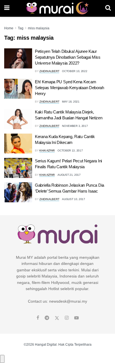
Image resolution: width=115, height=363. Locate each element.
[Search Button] (108, 8)
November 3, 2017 (75, 125)
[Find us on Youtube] (76, 318)
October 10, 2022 (74, 71)
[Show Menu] (6, 8)
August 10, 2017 (73, 199)
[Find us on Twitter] (57, 318)
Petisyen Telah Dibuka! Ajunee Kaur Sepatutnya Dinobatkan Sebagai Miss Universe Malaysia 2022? (67, 57)
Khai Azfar (47, 150)
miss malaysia (38, 28)
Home (8, 28)
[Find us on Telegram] (47, 318)
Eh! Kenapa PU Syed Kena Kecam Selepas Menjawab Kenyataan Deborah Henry (69, 87)
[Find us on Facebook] (38, 318)
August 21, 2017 (69, 174)
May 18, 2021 (70, 101)
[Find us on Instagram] (67, 318)
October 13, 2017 (70, 150)
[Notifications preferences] (2, 359)
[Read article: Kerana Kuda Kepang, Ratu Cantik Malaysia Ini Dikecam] (18, 144)
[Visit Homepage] (57, 8)
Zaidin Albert (49, 71)
